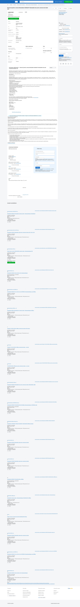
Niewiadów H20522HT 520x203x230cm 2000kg (15, 479)
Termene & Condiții (25, 590)
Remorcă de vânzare (10, 583)
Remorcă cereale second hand (32, 583)
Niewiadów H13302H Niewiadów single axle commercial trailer (18, 461)
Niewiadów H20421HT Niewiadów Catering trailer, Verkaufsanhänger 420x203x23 (21, 213)
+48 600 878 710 (67, 29)
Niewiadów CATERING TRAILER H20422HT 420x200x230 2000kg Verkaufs (20, 423)
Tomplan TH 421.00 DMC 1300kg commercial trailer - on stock (18, 347)
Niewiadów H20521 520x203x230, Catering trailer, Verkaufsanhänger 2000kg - (20, 310)
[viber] (63, 30)
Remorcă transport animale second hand (43, 583)
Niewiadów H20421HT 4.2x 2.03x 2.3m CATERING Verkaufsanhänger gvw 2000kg (21, 291)
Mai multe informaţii (62, 33)
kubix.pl (10, 166)
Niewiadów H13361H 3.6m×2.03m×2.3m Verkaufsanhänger (17, 572)
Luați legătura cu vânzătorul (13, 18)
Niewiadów (17, 21)
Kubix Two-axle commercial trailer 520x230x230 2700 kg (17, 516)
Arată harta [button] (24, 187)
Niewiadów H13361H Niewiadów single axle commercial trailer (18, 535)
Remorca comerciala (17, 583)
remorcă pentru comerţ (19, 26)
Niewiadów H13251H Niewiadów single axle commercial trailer (18, 442)
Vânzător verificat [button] (11, 155)
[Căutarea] (20, 1)
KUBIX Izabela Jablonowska (13, 148)
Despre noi (9, 590)
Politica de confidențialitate (27, 592)
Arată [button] (15, 163)
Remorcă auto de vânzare (24, 583)
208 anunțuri (14, 156)
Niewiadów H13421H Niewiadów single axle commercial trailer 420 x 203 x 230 (20, 232)
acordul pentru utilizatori (38, 169)
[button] (53, 8)
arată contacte (36, 97)
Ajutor (8, 592)
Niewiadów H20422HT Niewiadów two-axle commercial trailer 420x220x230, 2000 (21, 384)
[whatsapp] (22, 163)
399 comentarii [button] (11, 158)
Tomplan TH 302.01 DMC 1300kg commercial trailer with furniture (18, 328)
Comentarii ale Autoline (26, 595)
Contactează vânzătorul (10, 593)
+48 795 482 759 (18, 163)
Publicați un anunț (11, 262)
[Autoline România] (10, 1)
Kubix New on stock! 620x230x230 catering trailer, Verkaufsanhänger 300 (20, 251)
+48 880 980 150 (18, 174)
